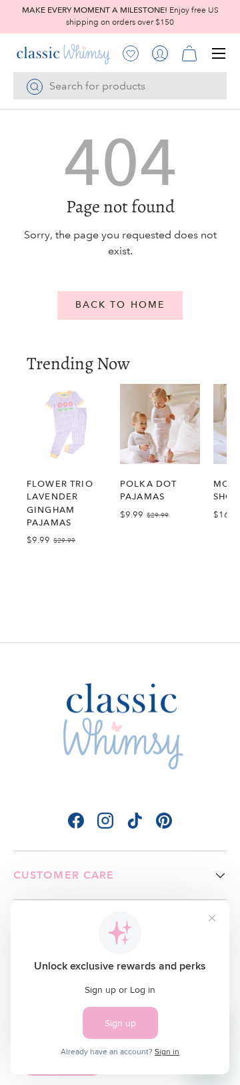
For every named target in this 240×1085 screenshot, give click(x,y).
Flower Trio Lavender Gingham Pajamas (60, 503)
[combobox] (120, 85)
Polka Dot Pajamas (148, 490)
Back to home (120, 304)
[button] (189, 53)
